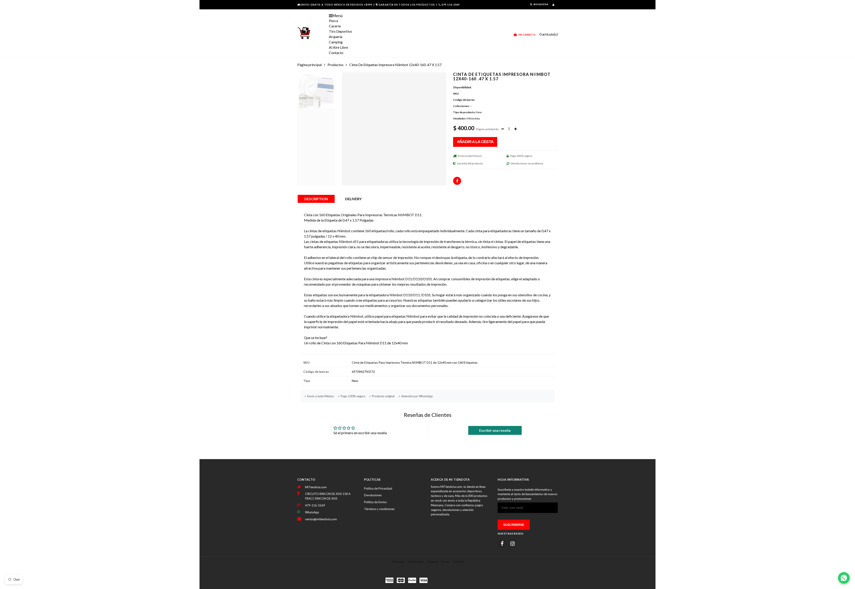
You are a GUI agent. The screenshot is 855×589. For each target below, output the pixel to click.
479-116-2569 (451, 4)
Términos (432, 561)
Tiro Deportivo (340, 31)
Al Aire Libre (338, 47)
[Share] (457, 181)
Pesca (333, 20)
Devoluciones (373, 495)
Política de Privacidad (378, 488)
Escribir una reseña (495, 430)
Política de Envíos (375, 502)
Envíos (445, 561)
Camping (336, 42)
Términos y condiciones (379, 509)
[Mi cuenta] (553, 4)
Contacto (336, 52)
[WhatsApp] (844, 578)
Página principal (309, 65)
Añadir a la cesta (475, 141)
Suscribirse (513, 524)
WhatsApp (312, 512)
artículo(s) (538, 34)
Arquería (335, 36)
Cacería (335, 26)
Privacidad (398, 561)
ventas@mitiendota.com (321, 519)
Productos (336, 65)
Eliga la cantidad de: (487, 129)
